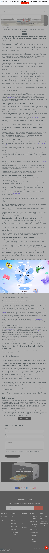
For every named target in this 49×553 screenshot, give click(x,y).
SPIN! (24, 288)
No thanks (24, 291)
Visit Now (25, 3)
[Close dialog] (48, 261)
